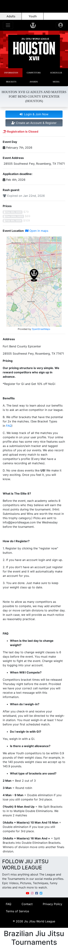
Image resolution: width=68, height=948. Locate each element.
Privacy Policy (52, 904)
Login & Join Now (35, 114)
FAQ (8, 425)
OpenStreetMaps (41, 329)
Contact (27, 904)
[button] (11, 72)
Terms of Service (17, 911)
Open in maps (38, 230)
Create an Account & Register (36, 123)
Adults (11, 16)
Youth (33, 16)
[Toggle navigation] (8, 25)
